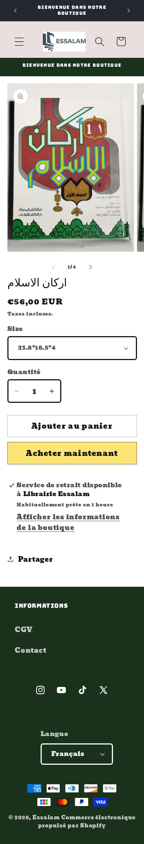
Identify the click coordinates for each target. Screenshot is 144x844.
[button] (19, 41)
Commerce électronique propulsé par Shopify (87, 821)
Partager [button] (35, 559)
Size (15, 329)
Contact (30, 650)
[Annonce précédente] (15, 11)
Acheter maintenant (72, 453)
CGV (23, 629)
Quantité (24, 372)
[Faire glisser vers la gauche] (53, 267)
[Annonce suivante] (129, 11)
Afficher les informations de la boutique (68, 522)
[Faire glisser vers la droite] (91, 267)
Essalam (46, 817)
